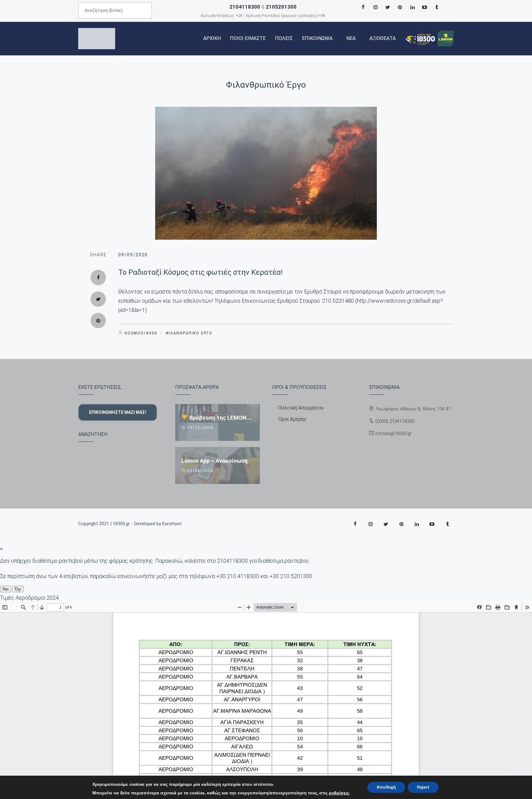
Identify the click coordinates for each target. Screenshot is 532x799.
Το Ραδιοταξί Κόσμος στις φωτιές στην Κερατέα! (200, 272)
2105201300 (281, 7)
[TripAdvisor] (436, 7)
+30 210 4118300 (237, 576)
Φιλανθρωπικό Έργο (266, 85)
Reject (423, 787)
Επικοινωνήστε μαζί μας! (117, 412)
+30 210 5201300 (290, 576)
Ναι (5, 589)
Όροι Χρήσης (292, 419)
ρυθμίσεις (339, 793)
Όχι (18, 589)
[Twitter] (387, 7)
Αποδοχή (386, 787)
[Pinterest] (400, 7)
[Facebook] (363, 7)
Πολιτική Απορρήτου (301, 408)
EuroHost (172, 523)
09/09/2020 (133, 254)
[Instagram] (375, 7)
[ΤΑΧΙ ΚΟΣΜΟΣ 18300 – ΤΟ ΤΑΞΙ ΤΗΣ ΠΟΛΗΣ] (96, 38)
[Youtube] (424, 7)
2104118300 (244, 7)
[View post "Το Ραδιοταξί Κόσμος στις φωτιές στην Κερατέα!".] (266, 173)
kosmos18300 (141, 333)
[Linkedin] (412, 7)
